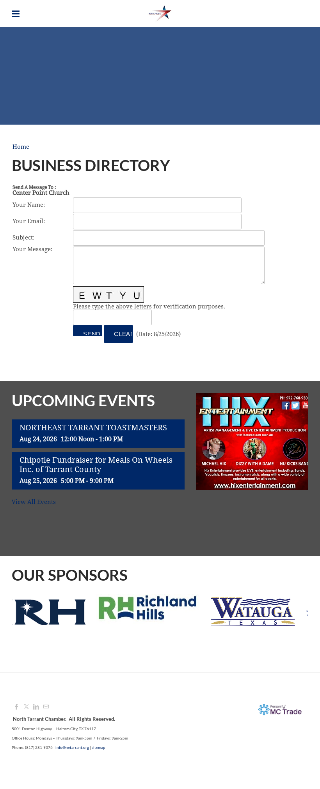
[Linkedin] (36, 707)
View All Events (34, 502)
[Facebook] (17, 707)
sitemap (98, 747)
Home (20, 147)
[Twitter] (26, 707)
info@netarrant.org (72, 747)
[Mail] (46, 707)
